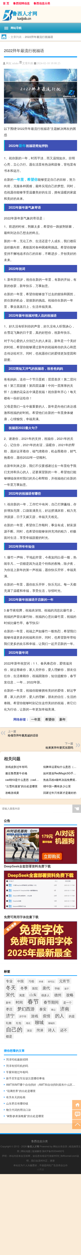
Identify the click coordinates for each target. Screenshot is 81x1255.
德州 (57, 994)
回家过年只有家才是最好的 (59, 793)
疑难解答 (37, 1151)
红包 (18, 1023)
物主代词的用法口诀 (18, 1110)
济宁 (10, 1015)
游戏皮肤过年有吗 (16, 767)
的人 (59, 1015)
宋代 (10, 994)
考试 (28, 1023)
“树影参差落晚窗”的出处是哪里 (25, 1116)
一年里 (18, 179)
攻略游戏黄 (12, 793)
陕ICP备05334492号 (53, 1151)
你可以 (51, 981)
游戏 (34, 1015)
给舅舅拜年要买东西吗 (59, 747)
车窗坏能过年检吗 (17, 1072)
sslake (15, 63)
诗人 (51, 1029)
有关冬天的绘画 (15, 1097)
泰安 (42, 1008)
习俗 (31, 981)
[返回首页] (76, 1104)
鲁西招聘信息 (21, 3)
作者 (41, 981)
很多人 (45, 995)
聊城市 (51, 1023)
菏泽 (40, 1030)
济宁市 (22, 1016)
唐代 (46, 987)
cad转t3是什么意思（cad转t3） (23, 780)
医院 (35, 988)
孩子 (66, 988)
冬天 (11, 987)
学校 (57, 988)
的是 (72, 1016)
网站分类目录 (60, 1146)
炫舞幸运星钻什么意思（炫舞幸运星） (61, 767)
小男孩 (40, 1169)
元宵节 (64, 980)
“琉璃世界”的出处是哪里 (21, 1091)
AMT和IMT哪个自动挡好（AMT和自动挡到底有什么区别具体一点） (41, 1084)
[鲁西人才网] (40, 14)
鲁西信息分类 (42, 3)
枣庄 (9, 1009)
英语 (29, 1030)
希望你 (32, 179)
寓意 (22, 995)
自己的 (14, 1029)
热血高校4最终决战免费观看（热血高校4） (61, 780)
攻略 (70, 994)
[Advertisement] (40, 1214)
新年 (22, 145)
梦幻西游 (26, 1008)
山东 (33, 994)
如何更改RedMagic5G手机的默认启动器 (61, 773)
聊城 (39, 1022)
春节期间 (51, 1002)
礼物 (8, 1023)
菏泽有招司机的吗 (17, 1066)
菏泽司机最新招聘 (17, 1059)
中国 (20, 981)
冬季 (24, 987)
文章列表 (16, 37)
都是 (9, 1036)
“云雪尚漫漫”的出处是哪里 (21, 786)
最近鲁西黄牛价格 (16, 773)
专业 (9, 981)
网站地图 (25, 1151)
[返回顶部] (76, 1124)
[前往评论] (76, 1114)
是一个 (67, 1002)
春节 (33, 1001)
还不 (63, 1029)
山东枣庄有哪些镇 (17, 1103)
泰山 (53, 1009)
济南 (64, 1008)
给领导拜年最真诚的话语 (23, 735)
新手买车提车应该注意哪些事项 (25, 1078)
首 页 (6, 3)
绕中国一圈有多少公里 (57, 786)
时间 (19, 1002)
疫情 (46, 1015)
